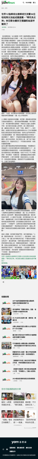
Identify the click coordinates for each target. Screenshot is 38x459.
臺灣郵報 (4, 27)
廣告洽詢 (29, 448)
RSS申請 (28, 3)
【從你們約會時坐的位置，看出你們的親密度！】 (30, 421)
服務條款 (12, 448)
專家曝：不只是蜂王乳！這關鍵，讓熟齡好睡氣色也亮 (30, 403)
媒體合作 (12, 451)
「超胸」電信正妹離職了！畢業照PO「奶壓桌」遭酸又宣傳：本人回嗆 (7, 421)
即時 (6, 8)
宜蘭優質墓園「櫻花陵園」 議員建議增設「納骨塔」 (18, 403)
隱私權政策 (20, 448)
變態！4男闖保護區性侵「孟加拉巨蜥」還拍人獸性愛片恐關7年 (6, 403)
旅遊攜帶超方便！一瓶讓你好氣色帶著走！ (18, 421)
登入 (34, 3)
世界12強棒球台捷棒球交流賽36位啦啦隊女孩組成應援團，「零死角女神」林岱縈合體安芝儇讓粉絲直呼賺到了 (18, 258)
